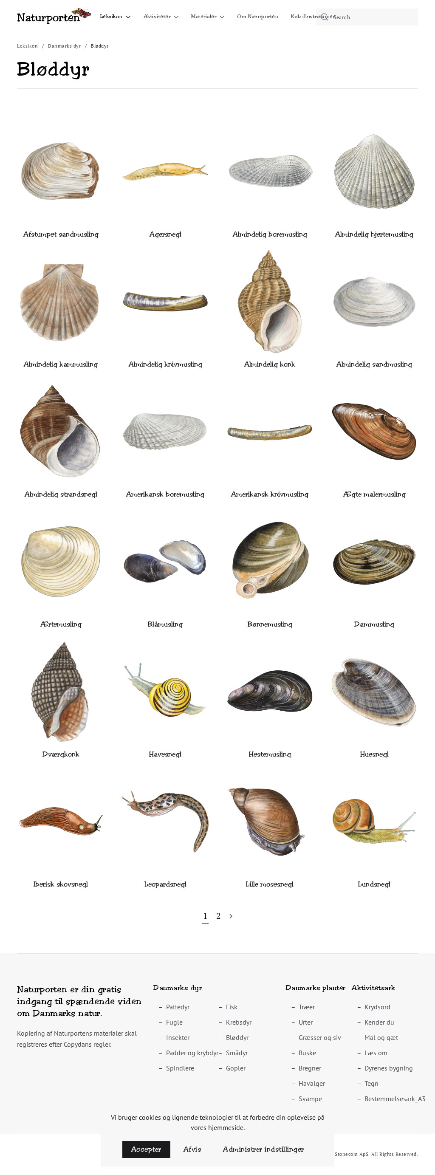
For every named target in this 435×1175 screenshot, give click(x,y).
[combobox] (367, 16)
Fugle (174, 1022)
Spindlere (180, 1068)
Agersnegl (165, 234)
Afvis (192, 1149)
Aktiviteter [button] (157, 16)
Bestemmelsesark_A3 (395, 1098)
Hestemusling (270, 754)
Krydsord (377, 1007)
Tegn (371, 1083)
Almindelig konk (269, 364)
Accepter (146, 1149)
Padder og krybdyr (192, 1052)
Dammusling (374, 624)
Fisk (231, 1007)
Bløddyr (237, 1037)
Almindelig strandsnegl (61, 494)
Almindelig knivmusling (165, 364)
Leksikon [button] (111, 16)
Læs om (375, 1052)
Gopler (236, 1068)
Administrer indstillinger (263, 1149)
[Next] (231, 916)
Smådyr (237, 1052)
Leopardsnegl (165, 884)
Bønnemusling (270, 624)
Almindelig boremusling (270, 234)
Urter (306, 1022)
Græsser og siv (320, 1037)
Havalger (312, 1083)
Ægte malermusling (374, 494)
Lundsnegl (374, 884)
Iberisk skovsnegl (61, 884)
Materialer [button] (203, 16)
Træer (307, 1007)
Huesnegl (374, 754)
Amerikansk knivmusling (269, 494)
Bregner (310, 1068)
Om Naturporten (257, 16)
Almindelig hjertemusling (374, 234)
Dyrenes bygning (388, 1068)
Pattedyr (177, 1007)
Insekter (177, 1037)
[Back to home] (54, 17)
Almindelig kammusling (61, 364)
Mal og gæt (381, 1037)
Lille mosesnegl (270, 884)
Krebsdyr (238, 1022)
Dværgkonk (60, 754)
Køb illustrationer (313, 16)
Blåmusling (165, 624)
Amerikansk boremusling (165, 494)
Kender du (379, 1022)
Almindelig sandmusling (374, 364)
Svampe (310, 1098)
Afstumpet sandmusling (61, 234)
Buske (307, 1052)
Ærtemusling (61, 624)
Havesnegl (165, 754)
